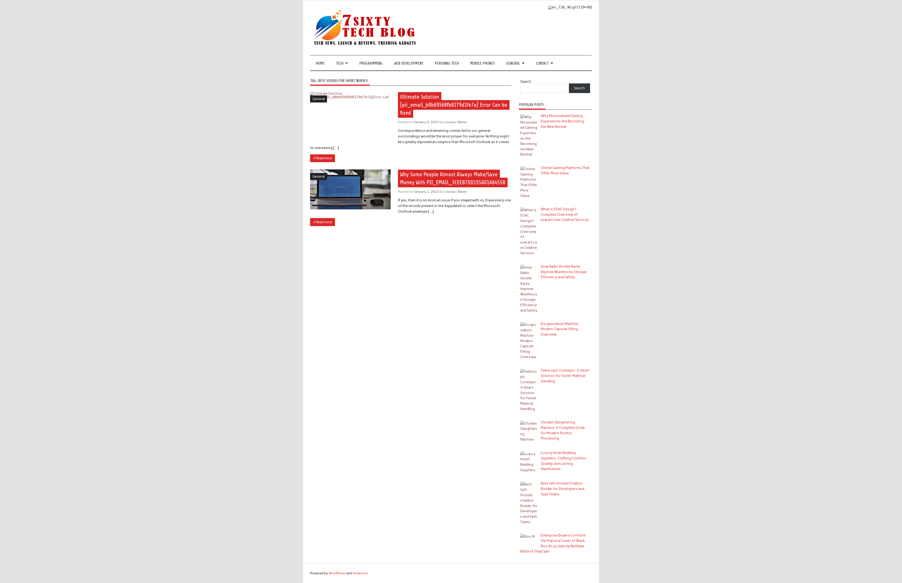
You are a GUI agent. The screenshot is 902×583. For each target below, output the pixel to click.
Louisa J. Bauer (455, 122)
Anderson (360, 573)
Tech (339, 63)
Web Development (408, 63)
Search (525, 81)
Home (320, 63)
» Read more (322, 158)
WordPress (337, 573)
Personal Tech (447, 63)
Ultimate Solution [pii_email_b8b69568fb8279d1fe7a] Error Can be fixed (453, 105)
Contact (542, 63)
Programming (371, 63)
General (513, 63)
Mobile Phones (482, 63)
